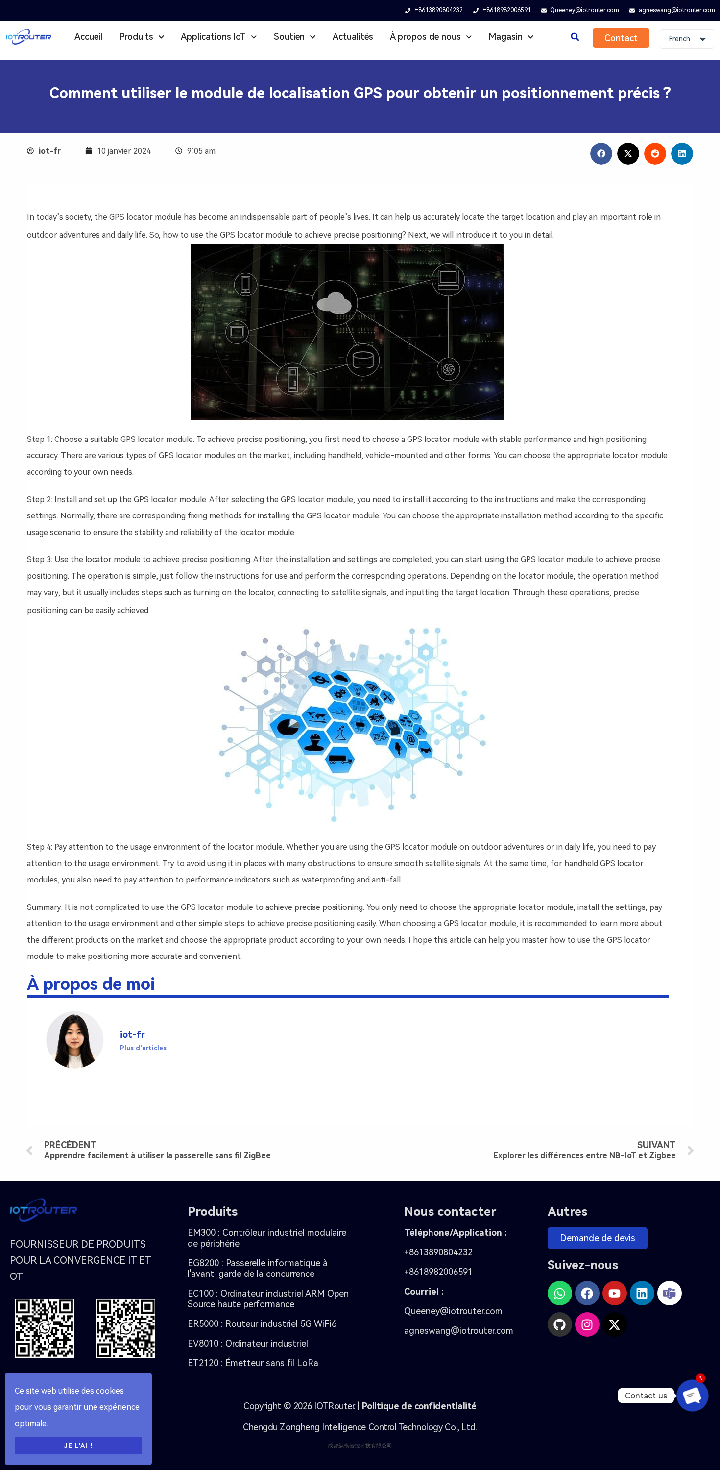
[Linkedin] (642, 1293)
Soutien (289, 36)
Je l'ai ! (78, 1445)
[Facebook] (587, 1293)
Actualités (353, 36)
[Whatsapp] (560, 1293)
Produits (136, 36)
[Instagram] (587, 1324)
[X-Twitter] (614, 1324)
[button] (575, 37)
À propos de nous (425, 36)
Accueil (88, 36)
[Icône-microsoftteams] (669, 1293)
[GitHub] (560, 1324)
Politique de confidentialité (419, 1406)
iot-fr (132, 1034)
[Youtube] (614, 1293)
